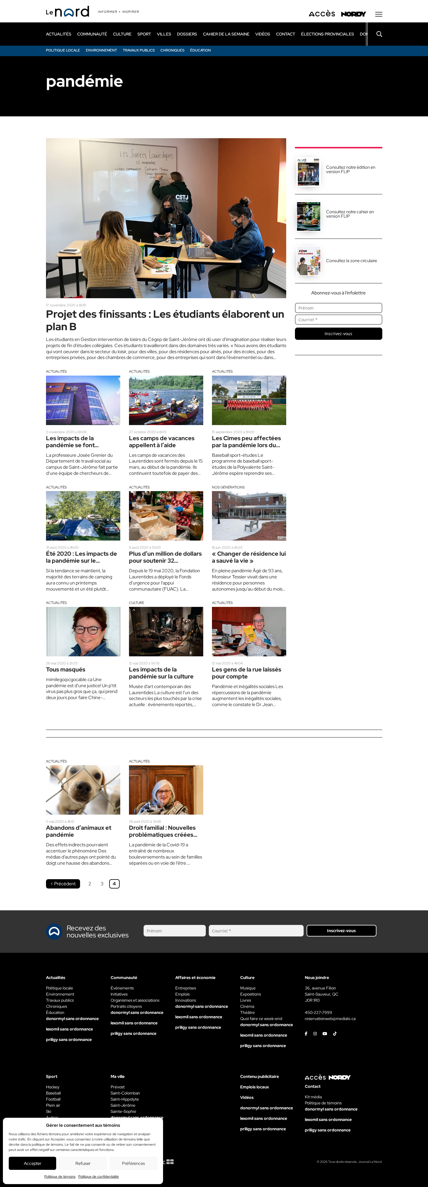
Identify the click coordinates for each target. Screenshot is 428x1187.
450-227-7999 (318, 1012)
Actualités (56, 371)
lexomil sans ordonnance (69, 1029)
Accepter (32, 1163)
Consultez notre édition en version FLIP (350, 169)
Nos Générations (228, 487)
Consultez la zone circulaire (351, 261)
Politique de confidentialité (98, 1176)
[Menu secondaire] (378, 14)
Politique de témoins (59, 1176)
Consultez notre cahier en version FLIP (350, 214)
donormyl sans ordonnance (72, 1018)
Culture (136, 602)
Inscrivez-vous (338, 333)
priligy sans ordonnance (69, 1039)
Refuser (83, 1163)
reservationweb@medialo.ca (330, 1018)
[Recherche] (375, 34)
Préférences (133, 1163)
